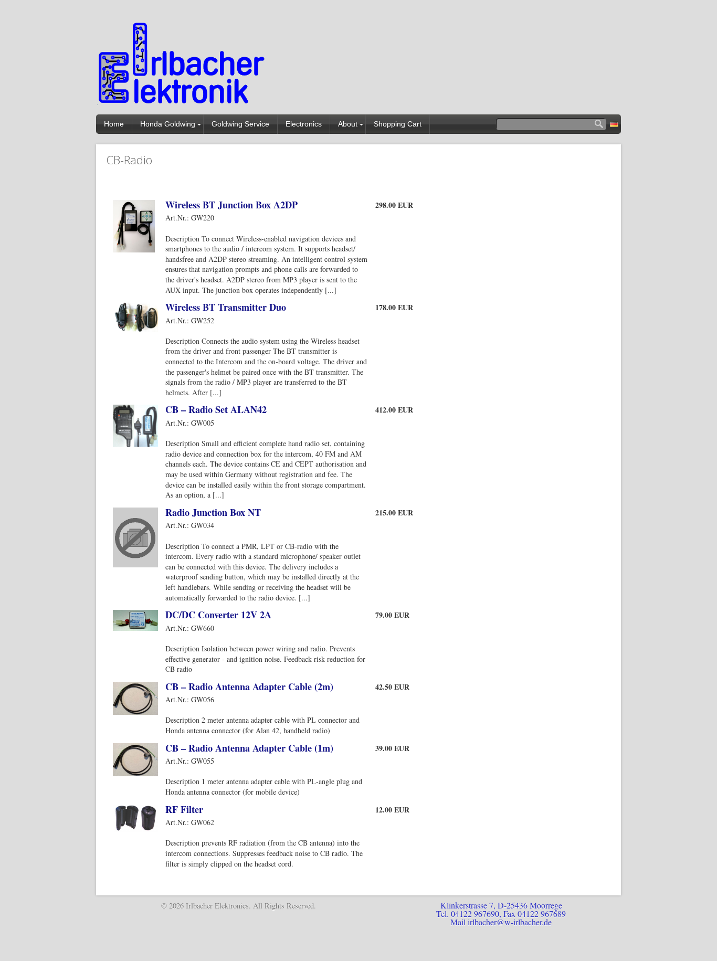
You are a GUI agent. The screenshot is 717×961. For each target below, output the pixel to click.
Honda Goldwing (167, 124)
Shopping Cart (397, 124)
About (347, 124)
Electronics (304, 124)
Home (114, 124)
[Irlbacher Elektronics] (182, 65)
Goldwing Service (240, 124)
